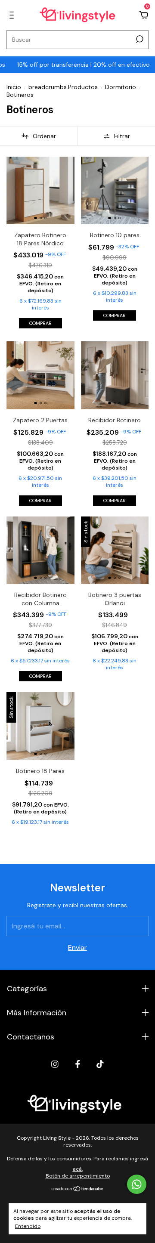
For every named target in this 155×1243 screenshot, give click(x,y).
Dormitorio (120, 87)
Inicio (13, 87)
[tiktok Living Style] (100, 1064)
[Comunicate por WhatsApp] (136, 1184)
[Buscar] (138, 39)
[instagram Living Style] (55, 1064)
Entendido (27, 1226)
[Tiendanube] (78, 1189)
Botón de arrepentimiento (78, 1175)
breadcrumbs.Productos (63, 87)
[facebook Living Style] (78, 1064)
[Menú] (13, 15)
